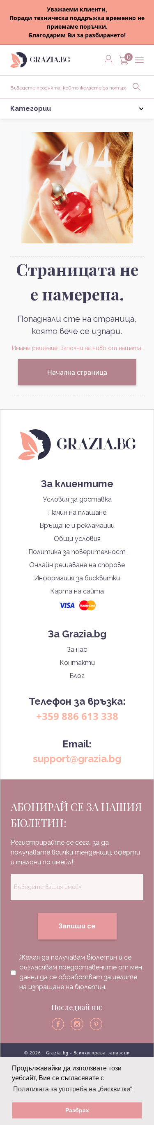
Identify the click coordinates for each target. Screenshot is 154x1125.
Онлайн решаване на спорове (77, 565)
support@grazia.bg (77, 759)
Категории (30, 108)
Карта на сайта (77, 591)
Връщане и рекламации (77, 525)
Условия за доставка (77, 499)
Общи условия (77, 539)
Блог (77, 676)
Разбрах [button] (77, 1110)
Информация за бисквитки (77, 578)
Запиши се (77, 926)
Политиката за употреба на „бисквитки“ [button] (72, 1089)
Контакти (77, 663)
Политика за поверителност (77, 552)
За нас (77, 649)
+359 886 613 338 (77, 716)
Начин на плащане (77, 512)
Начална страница (77, 372)
